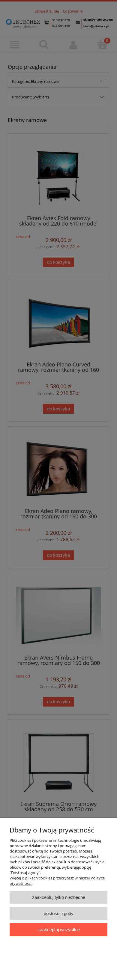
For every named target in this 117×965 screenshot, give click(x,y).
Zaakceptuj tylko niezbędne (58, 897)
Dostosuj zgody (59, 913)
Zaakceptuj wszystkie (59, 929)
